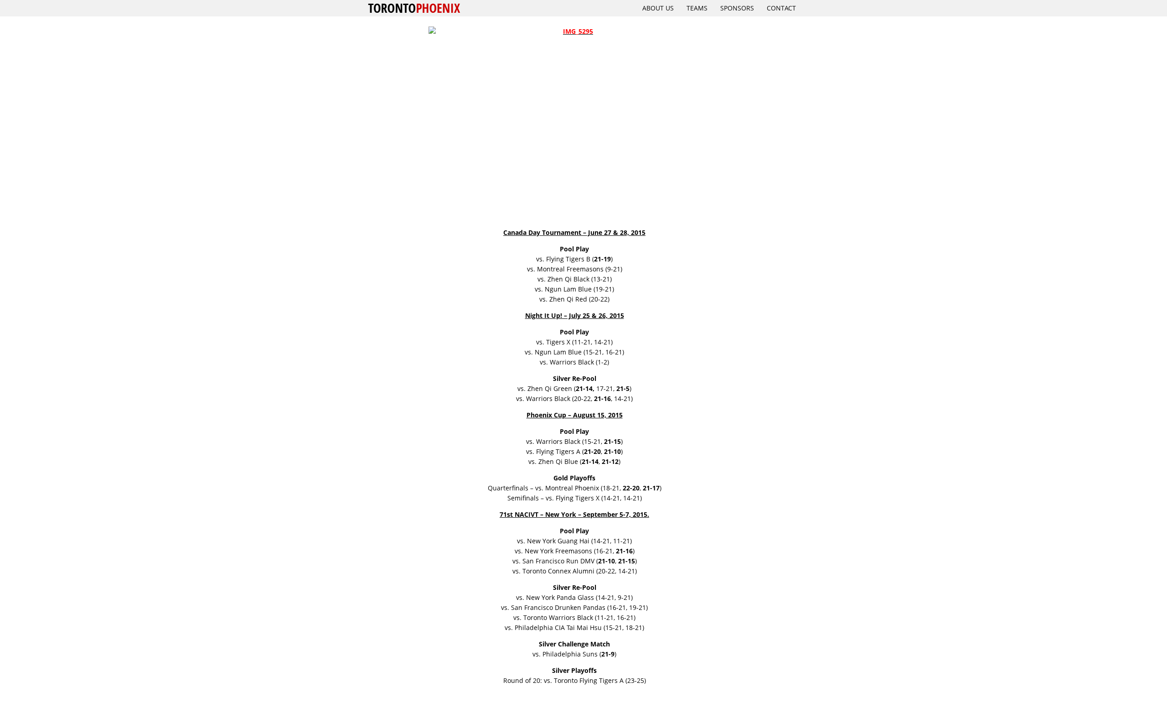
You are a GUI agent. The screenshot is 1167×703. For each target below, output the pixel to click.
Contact (781, 8)
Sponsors (737, 8)
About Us (658, 8)
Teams (697, 8)
